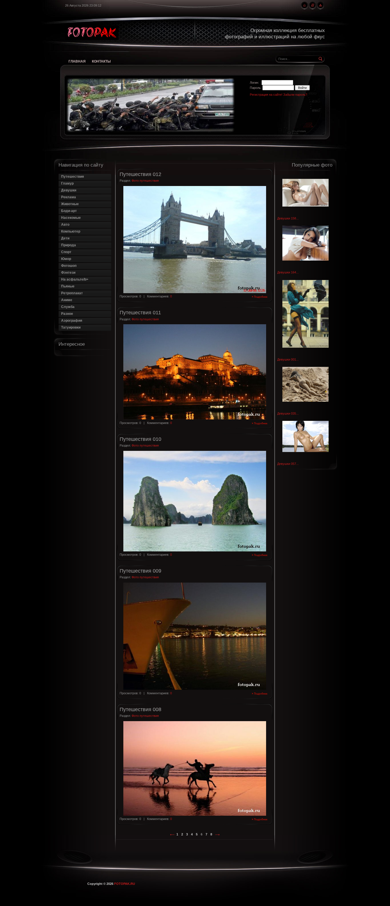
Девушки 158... (288, 218)
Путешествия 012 (140, 174)
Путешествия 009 (140, 571)
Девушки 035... (288, 413)
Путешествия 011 (140, 312)
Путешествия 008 (140, 709)
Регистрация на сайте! (266, 94)
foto (91, 33)
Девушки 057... (288, 463)
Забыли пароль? (295, 94)
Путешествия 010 (140, 439)
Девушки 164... (288, 272)
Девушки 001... (288, 359)
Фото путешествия (145, 180)
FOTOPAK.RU (124, 883)
